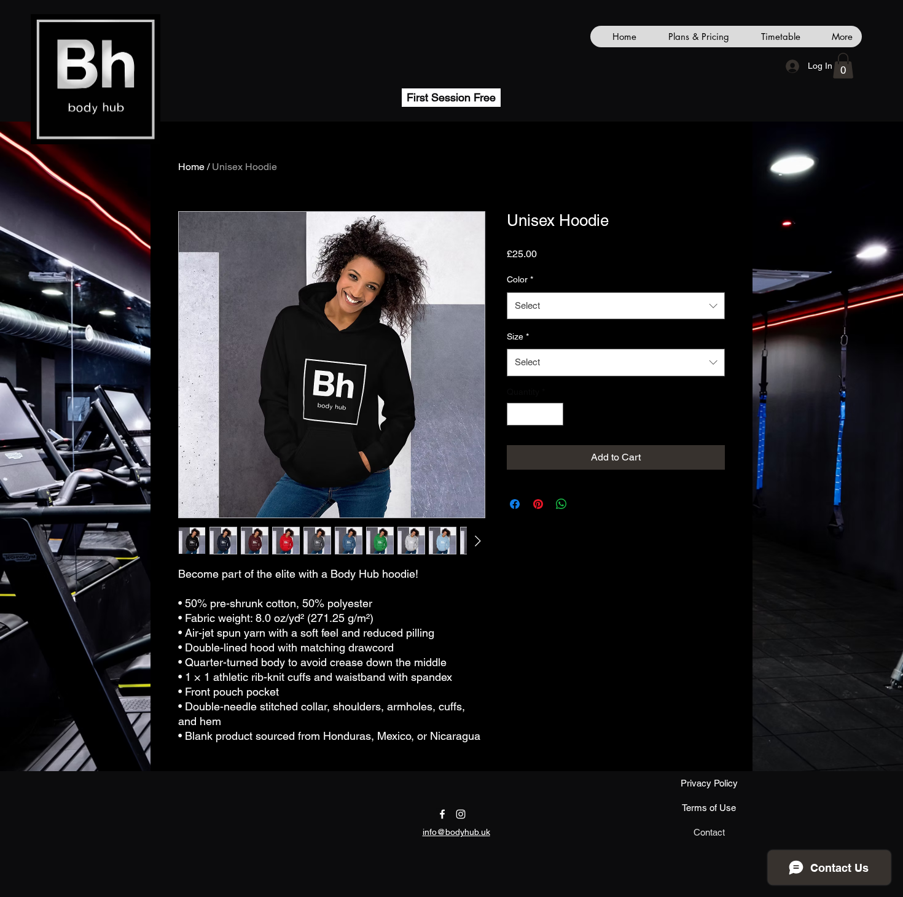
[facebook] (442, 814)
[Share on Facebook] (514, 504)
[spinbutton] (535, 414)
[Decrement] (516, 414)
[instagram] (461, 814)
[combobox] (616, 305)
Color (520, 279)
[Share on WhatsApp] (561, 504)
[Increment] (553, 414)
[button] (843, 66)
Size (518, 336)
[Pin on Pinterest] (538, 504)
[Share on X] (584, 504)
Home (191, 167)
